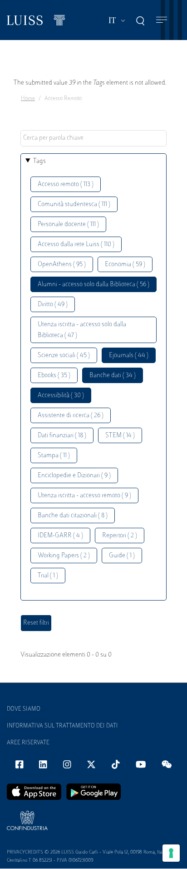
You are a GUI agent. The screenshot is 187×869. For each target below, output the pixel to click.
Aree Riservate (28, 743)
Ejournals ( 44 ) (128, 355)
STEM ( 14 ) (120, 435)
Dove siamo (23, 709)
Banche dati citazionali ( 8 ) (73, 515)
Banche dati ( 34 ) (112, 375)
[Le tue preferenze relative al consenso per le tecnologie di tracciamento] (171, 853)
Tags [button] (39, 161)
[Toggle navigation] (161, 20)
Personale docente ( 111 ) (68, 224)
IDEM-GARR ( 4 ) (60, 535)
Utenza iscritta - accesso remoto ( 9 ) (84, 495)
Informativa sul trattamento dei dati (62, 726)
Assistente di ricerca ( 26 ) (70, 415)
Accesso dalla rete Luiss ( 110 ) (76, 244)
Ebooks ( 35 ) (54, 375)
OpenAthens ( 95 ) (62, 264)
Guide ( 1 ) (122, 555)
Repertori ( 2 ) (119, 535)
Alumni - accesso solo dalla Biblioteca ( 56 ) (93, 284)
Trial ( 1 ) (48, 575)
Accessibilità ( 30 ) (61, 395)
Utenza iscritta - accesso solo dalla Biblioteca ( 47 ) (82, 330)
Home (28, 98)
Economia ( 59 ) (125, 264)
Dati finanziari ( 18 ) (62, 435)
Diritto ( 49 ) (53, 304)
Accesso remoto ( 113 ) (66, 184)
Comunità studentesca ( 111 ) (74, 204)
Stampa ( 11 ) (54, 455)
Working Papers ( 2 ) (64, 555)
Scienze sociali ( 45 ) (64, 355)
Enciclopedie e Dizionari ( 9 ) (74, 475)
